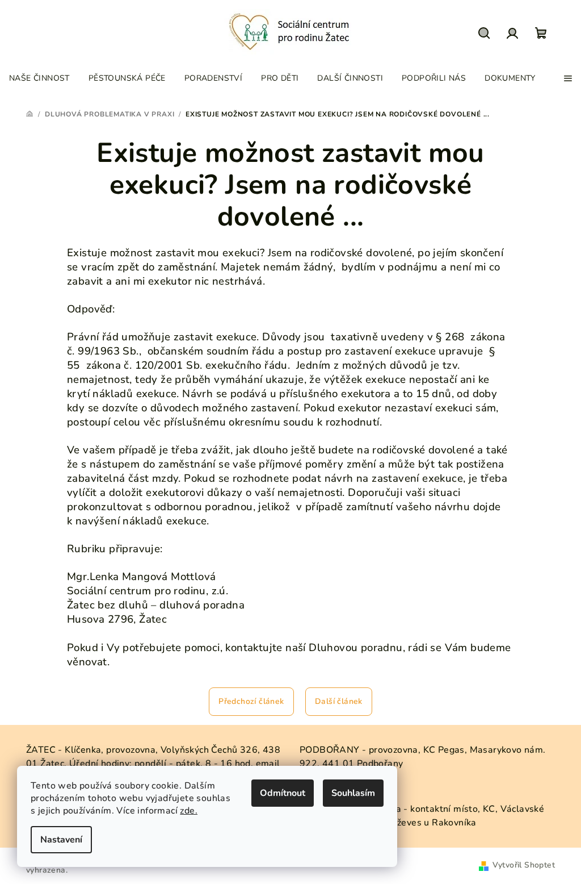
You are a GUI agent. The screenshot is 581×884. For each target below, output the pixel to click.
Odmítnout (282, 793)
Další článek (339, 701)
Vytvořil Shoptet (523, 865)
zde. (188, 810)
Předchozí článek (251, 701)
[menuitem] (39, 78)
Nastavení (61, 839)
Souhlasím (353, 793)
